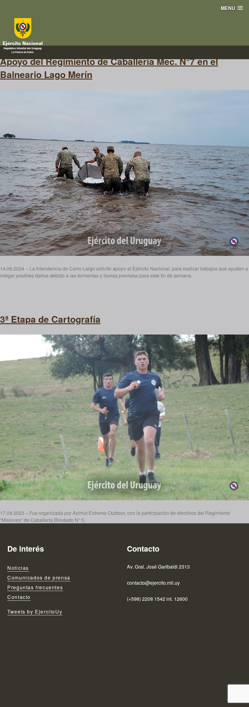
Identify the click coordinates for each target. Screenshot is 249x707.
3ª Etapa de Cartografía (50, 318)
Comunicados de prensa (38, 577)
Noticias (18, 567)
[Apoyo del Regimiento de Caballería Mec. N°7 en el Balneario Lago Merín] (124, 173)
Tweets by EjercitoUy (34, 611)
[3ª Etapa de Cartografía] (124, 418)
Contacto (19, 596)
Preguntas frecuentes (35, 587)
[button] (232, 8)
